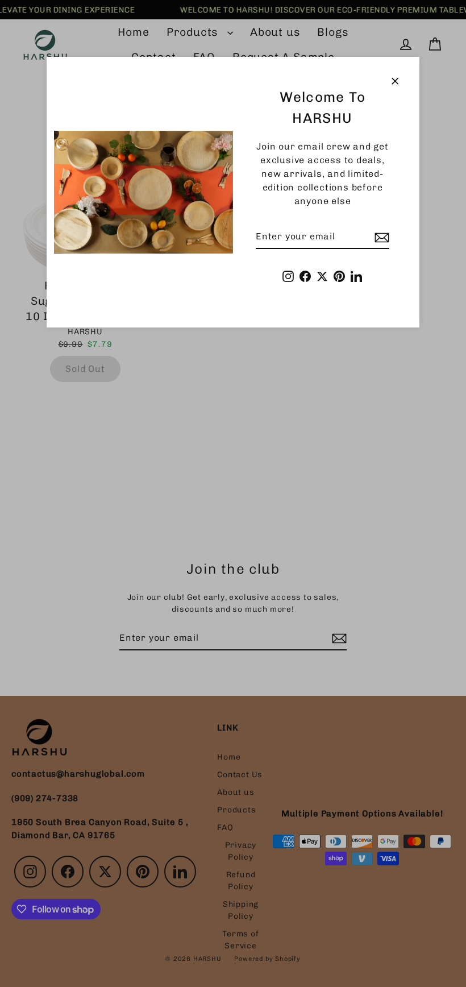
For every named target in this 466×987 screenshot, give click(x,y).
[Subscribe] (380, 237)
